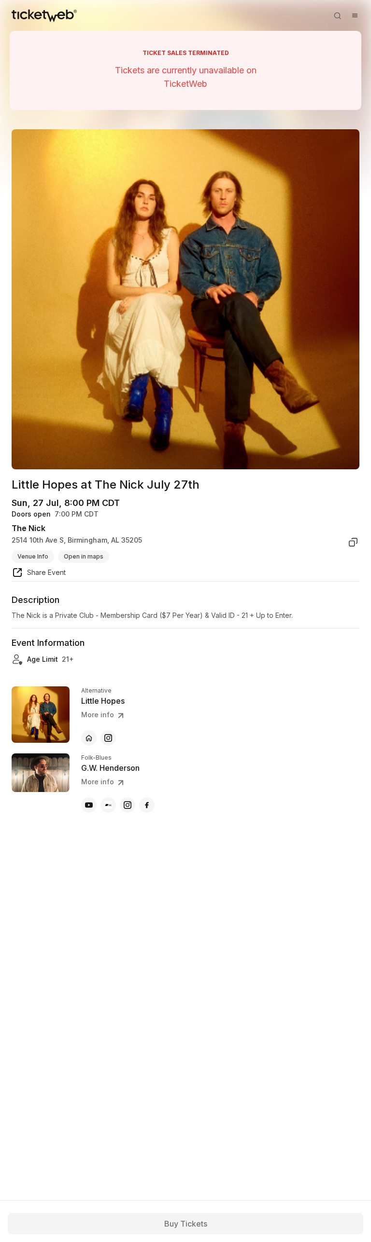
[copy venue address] (353, 542)
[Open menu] (354, 15)
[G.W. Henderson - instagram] (127, 805)
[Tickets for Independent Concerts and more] (44, 15)
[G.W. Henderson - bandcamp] (108, 805)
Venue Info (32, 556)
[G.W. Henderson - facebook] (147, 805)
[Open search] (337, 15)
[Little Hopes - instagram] (108, 738)
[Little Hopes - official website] (89, 738)
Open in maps (83, 556)
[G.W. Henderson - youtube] (89, 805)
